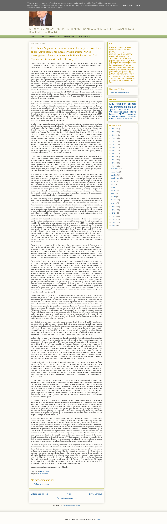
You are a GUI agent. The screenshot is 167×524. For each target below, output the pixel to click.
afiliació (132, 103)
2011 (114, 213)
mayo (113, 190)
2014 (114, 166)
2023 (114, 138)
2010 (114, 216)
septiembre (115, 178)
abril (113, 194)
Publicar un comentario (41, 484)
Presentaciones (54, 36)
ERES (121, 114)
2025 (114, 132)
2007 (114, 225)
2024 (114, 135)
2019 (114, 150)
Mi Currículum (69, 36)
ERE (39, 474)
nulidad (133, 110)
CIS (110, 112)
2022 (114, 141)
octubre (114, 175)
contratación (113, 116)
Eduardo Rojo (44, 471)
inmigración (120, 106)
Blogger (98, 519)
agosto (114, 181)
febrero (114, 200)
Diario (42, 36)
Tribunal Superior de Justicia (124, 118)
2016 (114, 160)
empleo (132, 106)
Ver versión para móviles (66, 498)
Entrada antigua (95, 494)
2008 (114, 222)
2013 (114, 207)
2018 (114, 153)
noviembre (115, 172)
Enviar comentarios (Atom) (71, 505)
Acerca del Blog (84, 36)
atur (128, 110)
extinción (45, 474)
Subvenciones (131, 116)
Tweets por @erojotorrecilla (119, 93)
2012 (114, 210)
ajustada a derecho (117, 110)
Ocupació (112, 118)
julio (113, 184)
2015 (114, 163)
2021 (114, 144)
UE (111, 106)
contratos (122, 116)
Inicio (33, 36)
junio (113, 187)
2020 (114, 147)
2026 (114, 129)
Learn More (128, 5)
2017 (114, 157)
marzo (113, 197)
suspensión (132, 114)
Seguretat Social (120, 112)
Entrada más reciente (39, 494)
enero (113, 203)
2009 (114, 219)
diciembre (115, 169)
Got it (137, 5)
